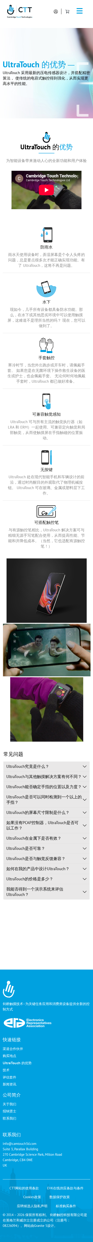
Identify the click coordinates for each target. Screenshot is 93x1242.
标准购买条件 (66, 1206)
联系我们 (9, 1118)
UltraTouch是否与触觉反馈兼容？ (35, 858)
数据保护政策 (59, 1197)
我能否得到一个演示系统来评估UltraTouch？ (34, 891)
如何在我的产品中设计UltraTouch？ (38, 868)
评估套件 (9, 1077)
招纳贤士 (9, 1111)
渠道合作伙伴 (13, 1048)
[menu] (80, 11)
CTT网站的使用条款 (24, 1188)
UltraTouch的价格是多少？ (29, 878)
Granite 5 (40, 1225)
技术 (6, 1070)
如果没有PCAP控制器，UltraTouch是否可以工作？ (42, 825)
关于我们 (9, 1104)
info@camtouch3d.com (19, 1143)
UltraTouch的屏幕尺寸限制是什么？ (38, 812)
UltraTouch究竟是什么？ (27, 766)
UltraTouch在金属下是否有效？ (33, 838)
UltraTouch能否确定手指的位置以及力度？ (44, 786)
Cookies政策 (32, 1197)
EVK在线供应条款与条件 (65, 1188)
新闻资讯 (9, 1084)
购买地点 (9, 1055)
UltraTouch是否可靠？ (25, 848)
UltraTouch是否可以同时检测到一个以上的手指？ (44, 799)
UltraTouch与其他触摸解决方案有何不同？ (44, 776)
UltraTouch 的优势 (17, 1063)
